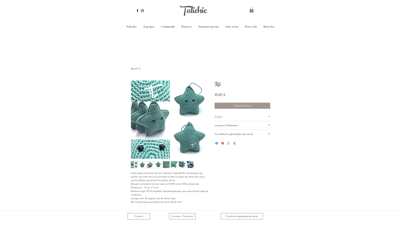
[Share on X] (234, 143)
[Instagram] (142, 11)
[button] (251, 9)
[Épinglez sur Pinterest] (222, 143)
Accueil (134, 68)
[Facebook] (137, 11)
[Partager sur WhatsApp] (228, 143)
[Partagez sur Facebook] (217, 143)
